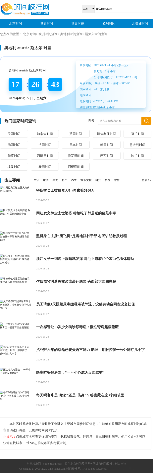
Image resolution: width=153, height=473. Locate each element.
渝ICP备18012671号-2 (121, 468)
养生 (74, 180)
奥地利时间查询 (71, 34)
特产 (64, 180)
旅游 (46, 180)
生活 (36, 180)
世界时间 (46, 23)
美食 (55, 180)
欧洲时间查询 (48, 34)
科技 (98, 180)
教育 (117, 180)
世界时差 (77, 23)
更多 (146, 180)
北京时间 (15, 23)
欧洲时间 (109, 23)
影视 (107, 180)
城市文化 (86, 180)
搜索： (93, 120)
